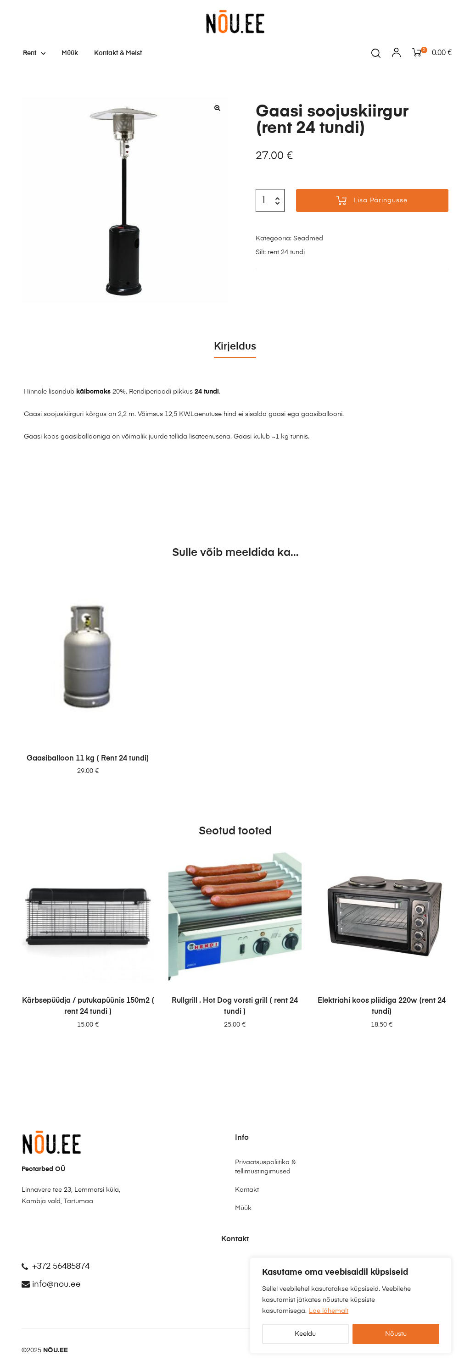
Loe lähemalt (328, 1311)
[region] (351, 1305)
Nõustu (396, 1334)
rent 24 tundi (286, 252)
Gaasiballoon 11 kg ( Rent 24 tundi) (88, 758)
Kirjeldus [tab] (235, 347)
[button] (217, 107)
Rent (29, 53)
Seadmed (308, 238)
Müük (70, 53)
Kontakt (247, 1190)
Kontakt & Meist (118, 53)
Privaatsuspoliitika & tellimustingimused (265, 1167)
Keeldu (305, 1334)
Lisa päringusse (380, 200)
